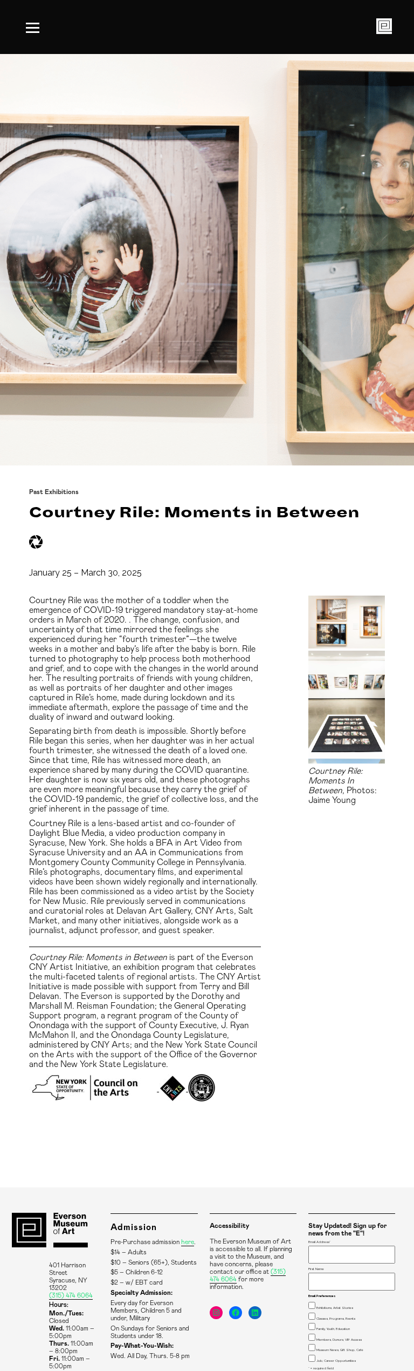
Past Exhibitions (54, 492)
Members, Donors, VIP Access (339, 1339)
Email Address (319, 1242)
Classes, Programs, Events (335, 1318)
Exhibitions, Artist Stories (334, 1307)
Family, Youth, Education (333, 1329)
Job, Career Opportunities (336, 1360)
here (187, 1242)
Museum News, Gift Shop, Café (339, 1350)
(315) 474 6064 (71, 1295)
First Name (316, 1269)
